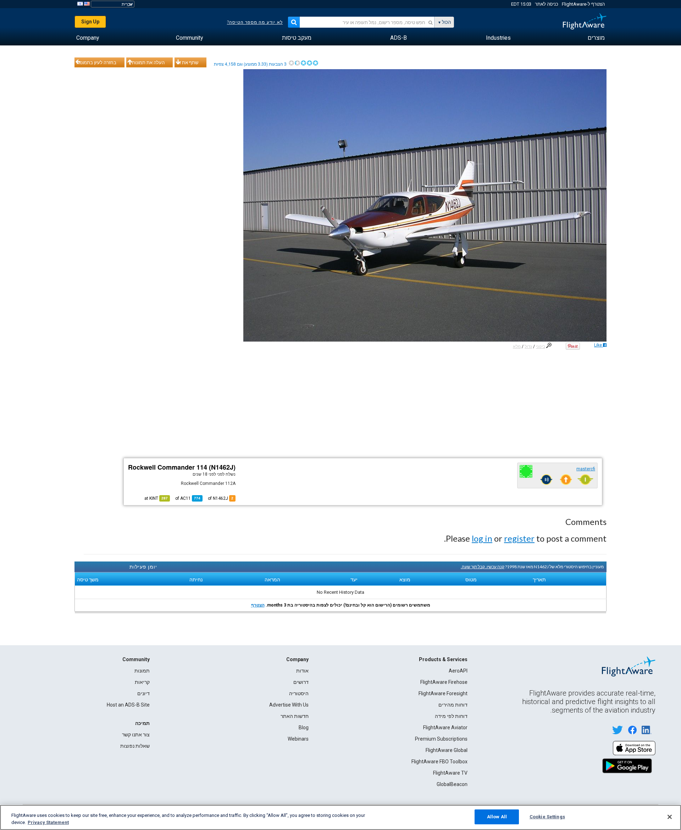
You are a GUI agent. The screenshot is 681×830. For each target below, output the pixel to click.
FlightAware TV (450, 773)
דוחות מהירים (452, 705)
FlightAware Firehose (443, 682)
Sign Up (90, 21)
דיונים (143, 693)
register (519, 538)
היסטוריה (299, 693)
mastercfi (585, 468)
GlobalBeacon (452, 784)
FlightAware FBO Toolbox (439, 761)
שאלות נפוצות (135, 746)
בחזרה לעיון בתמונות (96, 62)
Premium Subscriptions (441, 739)
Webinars (298, 739)
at (156, 498)
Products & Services (443, 659)
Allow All (497, 816)
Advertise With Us (289, 705)
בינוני (540, 346)
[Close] (669, 817)
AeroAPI (458, 671)
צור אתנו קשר (136, 734)
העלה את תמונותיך (146, 62)
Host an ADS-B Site (128, 705)
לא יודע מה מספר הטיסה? (255, 22)
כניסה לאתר (546, 4)
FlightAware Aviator (445, 727)
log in (482, 538)
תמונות (142, 671)
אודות (302, 671)
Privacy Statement (48, 822)
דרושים (301, 682)
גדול (528, 346)
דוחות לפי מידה (451, 716)
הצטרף (258, 605)
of (187, 498)
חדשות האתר (295, 716)
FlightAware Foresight (443, 693)
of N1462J (220, 498)
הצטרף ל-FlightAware (583, 4)
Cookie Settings (547, 816)
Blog (304, 727)
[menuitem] (596, 38)
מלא (517, 346)
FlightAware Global (446, 750)
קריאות (142, 682)
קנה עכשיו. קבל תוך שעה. (482, 566)
